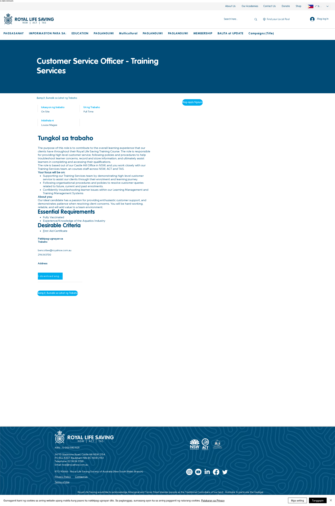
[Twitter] (225, 472)
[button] (13, 34)
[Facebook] (216, 472)
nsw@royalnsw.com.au (75, 464)
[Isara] (331, 500)
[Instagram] (189, 472)
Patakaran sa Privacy (213, 500)
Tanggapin (318, 500)
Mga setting (297, 500)
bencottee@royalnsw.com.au (54, 250)
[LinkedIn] (207, 472)
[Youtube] (198, 472)
